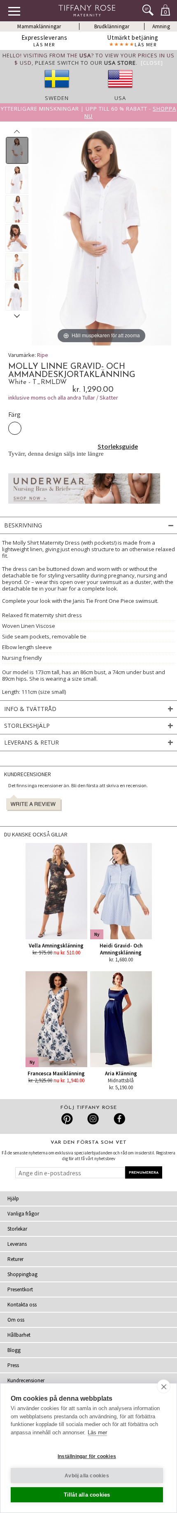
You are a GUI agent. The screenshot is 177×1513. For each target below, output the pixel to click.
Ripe (42, 355)
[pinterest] (67, 1119)
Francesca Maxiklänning (56, 1073)
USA (120, 98)
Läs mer (97, 1432)
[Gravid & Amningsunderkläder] (84, 505)
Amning (161, 26)
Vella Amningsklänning (56, 945)
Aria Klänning (121, 1073)
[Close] (152, 62)
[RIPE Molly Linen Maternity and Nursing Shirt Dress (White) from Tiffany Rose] (17, 150)
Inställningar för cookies (87, 1456)
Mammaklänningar (39, 26)
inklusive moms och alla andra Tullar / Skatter (63, 397)
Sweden (57, 98)
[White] (14, 428)
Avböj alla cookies (87, 1476)
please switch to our (85, 62)
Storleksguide (118, 446)
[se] (57, 90)
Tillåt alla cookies (87, 1495)
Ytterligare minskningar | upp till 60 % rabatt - (88, 112)
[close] (163, 1386)
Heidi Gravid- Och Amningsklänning (121, 949)
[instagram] (92, 1119)
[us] (120, 90)
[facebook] (118, 1119)
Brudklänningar (112, 26)
